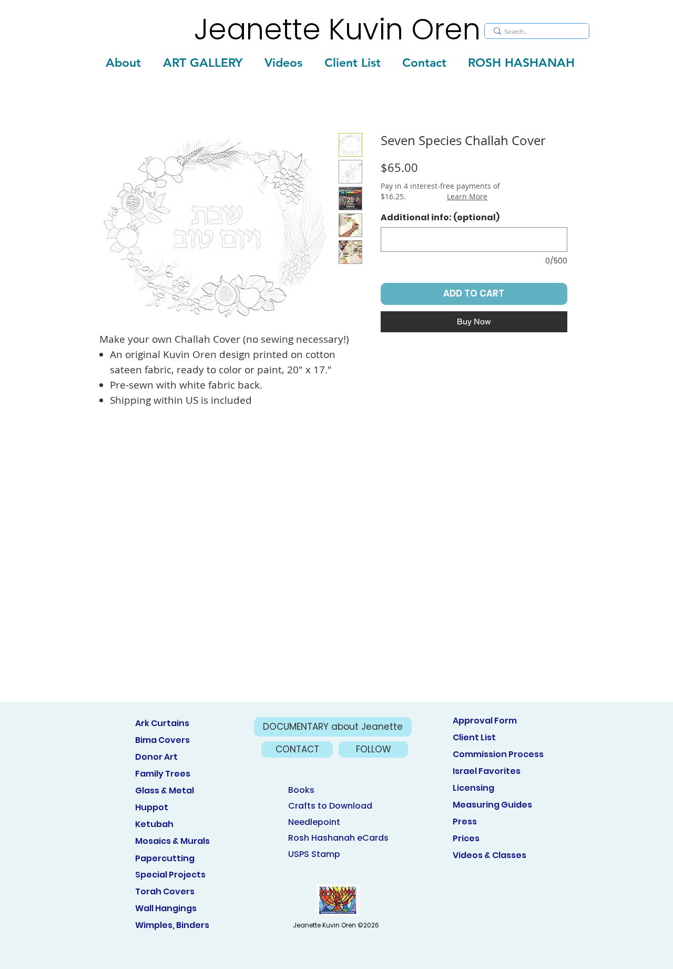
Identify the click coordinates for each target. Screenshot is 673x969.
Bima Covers (162, 740)
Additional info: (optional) (440, 217)
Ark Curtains (162, 723)
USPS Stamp (314, 854)
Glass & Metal (164, 790)
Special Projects (170, 875)
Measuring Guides (492, 805)
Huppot (151, 807)
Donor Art (156, 757)
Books (301, 790)
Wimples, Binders (172, 925)
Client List (474, 737)
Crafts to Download (330, 806)
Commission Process (498, 754)
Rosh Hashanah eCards (338, 838)
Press (465, 821)
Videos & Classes (489, 855)
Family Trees (162, 774)
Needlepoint (314, 822)
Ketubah (154, 824)
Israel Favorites (487, 771)
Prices (466, 838)
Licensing (473, 788)
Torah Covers (165, 891)
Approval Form (485, 721)
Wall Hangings (166, 908)
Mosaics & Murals (172, 841)
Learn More (467, 196)
